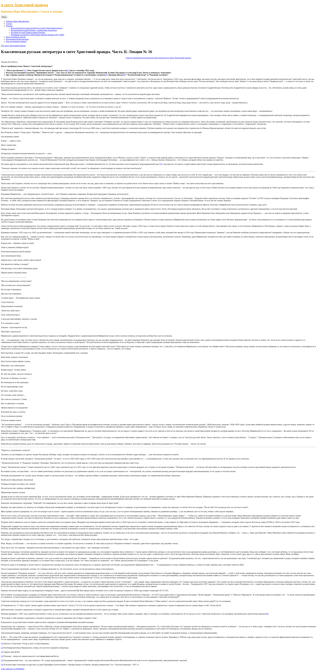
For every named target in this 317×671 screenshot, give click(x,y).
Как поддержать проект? (16, 41)
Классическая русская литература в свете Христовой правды (36, 28)
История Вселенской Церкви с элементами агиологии (34, 30)
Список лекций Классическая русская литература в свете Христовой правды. (158, 58)
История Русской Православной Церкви (28, 32)
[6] (267, 614)
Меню (4, 17)
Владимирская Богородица (17, 39)
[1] (25, 70)
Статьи (9, 24)
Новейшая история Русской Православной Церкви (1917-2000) (37, 35)
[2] (68, 70)
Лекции (9, 26)
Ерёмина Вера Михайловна (17, 21)
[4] (124, 75)
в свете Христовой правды (24, 5)
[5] (161, 164)
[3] (106, 75)
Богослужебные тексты (16, 37)
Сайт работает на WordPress (12, 669)
